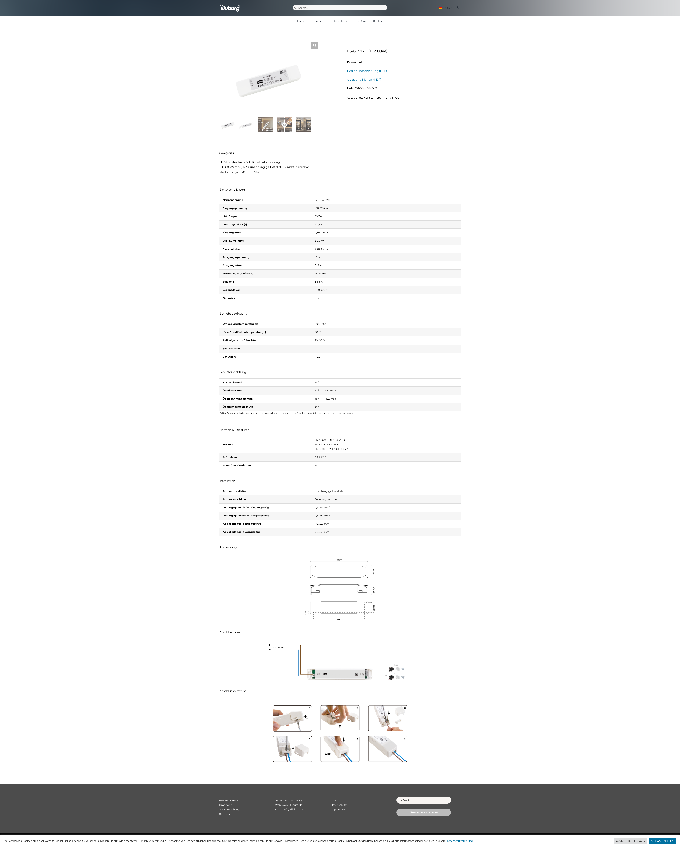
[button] (314, 45)
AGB (333, 800)
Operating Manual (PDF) (364, 79)
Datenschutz (339, 805)
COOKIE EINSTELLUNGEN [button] (630, 841)
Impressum (338, 809)
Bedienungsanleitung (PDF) (367, 71)
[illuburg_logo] (229, 3)
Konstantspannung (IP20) (382, 97)
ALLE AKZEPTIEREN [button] (662, 841)
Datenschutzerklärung (460, 841)
